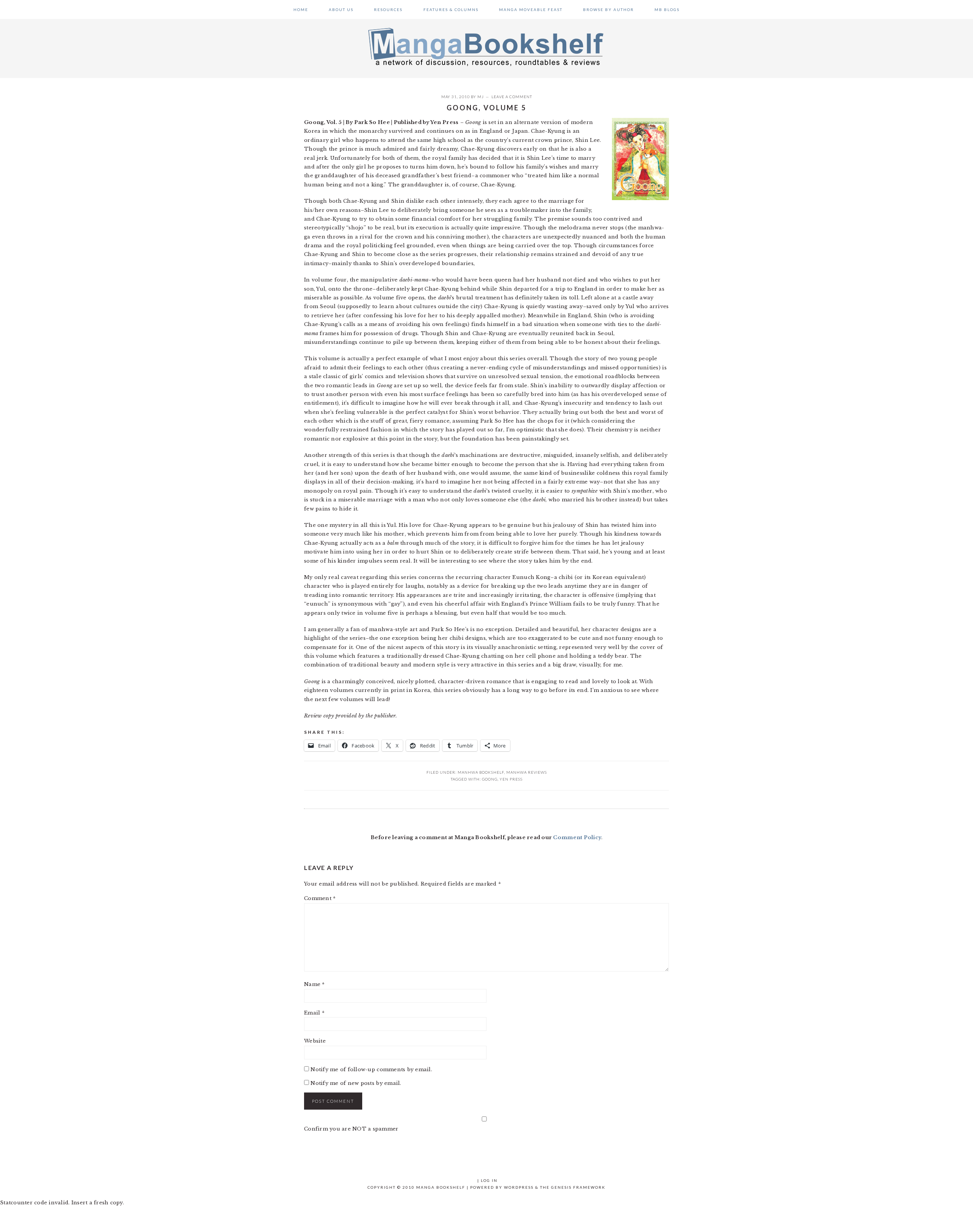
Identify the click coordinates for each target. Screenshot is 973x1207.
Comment (320, 898)
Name (314, 984)
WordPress (519, 1187)
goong (490, 779)
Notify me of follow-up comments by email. (371, 1069)
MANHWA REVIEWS (526, 772)
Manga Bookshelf (486, 46)
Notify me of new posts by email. (356, 1083)
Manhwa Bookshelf (481, 772)
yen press (511, 779)
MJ (480, 96)
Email (314, 1013)
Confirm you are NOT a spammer (351, 1129)
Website (315, 1041)
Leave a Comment (511, 96)
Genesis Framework (578, 1187)
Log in (489, 1180)
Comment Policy (577, 837)
